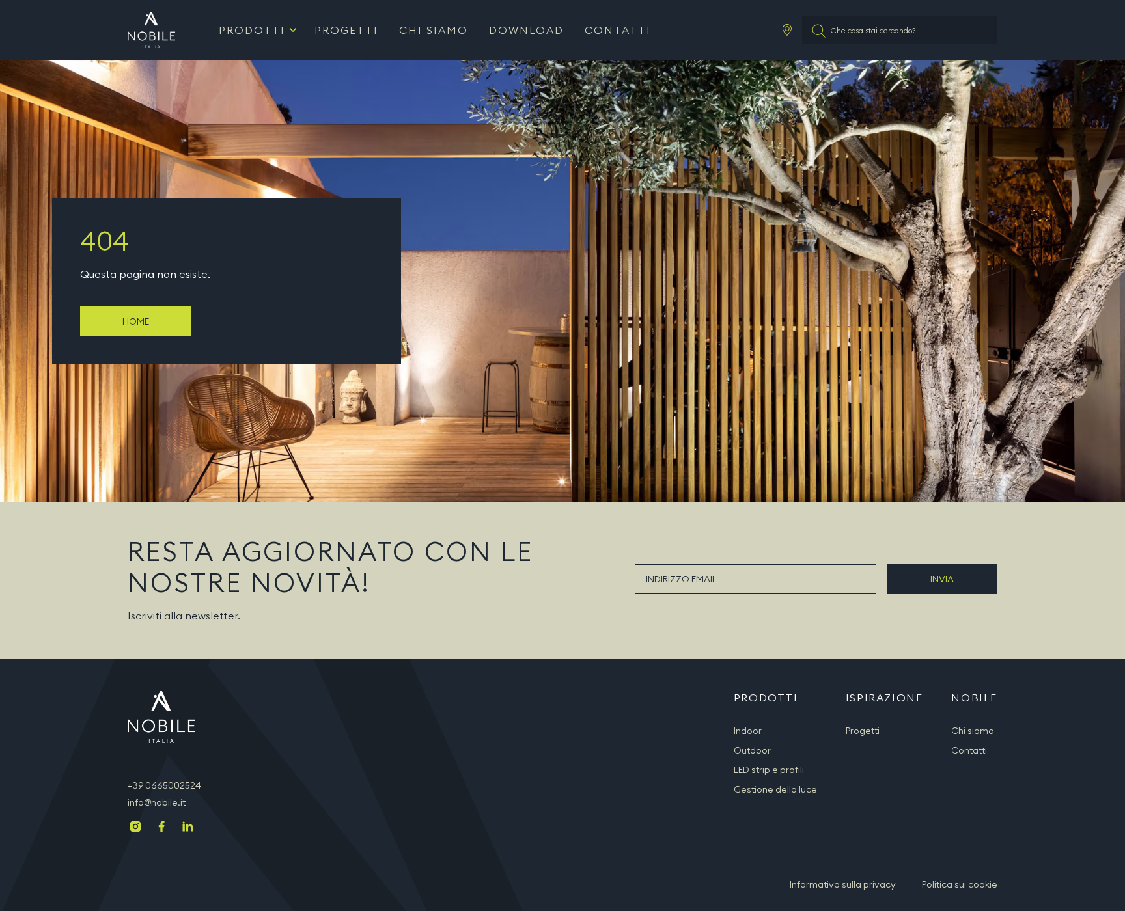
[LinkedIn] (187, 828)
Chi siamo (433, 29)
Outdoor (752, 750)
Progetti (346, 29)
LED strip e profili (769, 770)
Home (135, 321)
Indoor (748, 731)
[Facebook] (161, 828)
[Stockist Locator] (787, 30)
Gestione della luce (775, 789)
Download (526, 29)
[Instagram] (135, 828)
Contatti (618, 29)
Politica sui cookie (959, 884)
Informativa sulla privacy (843, 884)
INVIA (942, 579)
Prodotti (252, 29)
